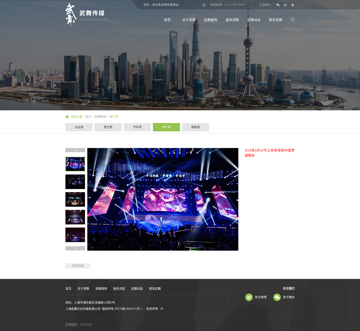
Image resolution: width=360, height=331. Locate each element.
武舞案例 (210, 20)
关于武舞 (189, 20)
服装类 (195, 127)
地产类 (113, 116)
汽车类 (137, 127)
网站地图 (97, 320)
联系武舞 (275, 20)
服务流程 (232, 20)
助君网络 (86, 324)
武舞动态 (254, 20)
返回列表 (78, 265)
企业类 (79, 127)
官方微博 (260, 297)
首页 (167, 20)
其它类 (108, 127)
